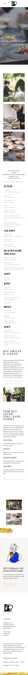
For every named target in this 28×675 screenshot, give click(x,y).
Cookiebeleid (6, 634)
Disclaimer (6, 635)
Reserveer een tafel (13, 383)
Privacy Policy (7, 632)
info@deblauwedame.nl (9, 627)
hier (11, 178)
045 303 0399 (6, 628)
